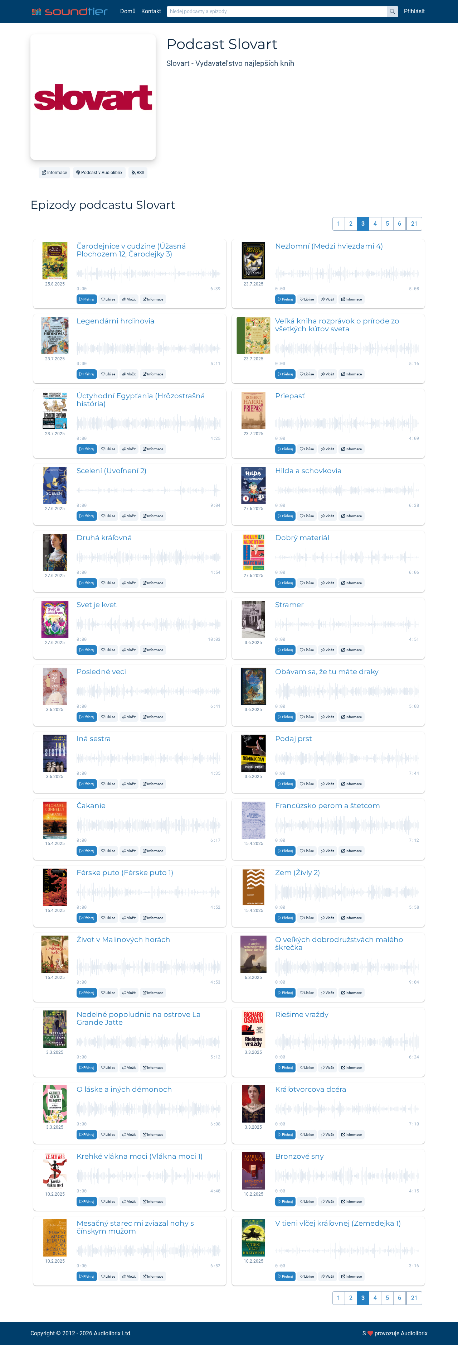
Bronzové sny (299, 1156)
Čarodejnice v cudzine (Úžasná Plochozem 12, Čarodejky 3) (131, 250)
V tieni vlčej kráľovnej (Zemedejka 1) (338, 1223)
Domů (128, 11)
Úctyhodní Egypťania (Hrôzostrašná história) (141, 400)
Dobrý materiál (302, 537)
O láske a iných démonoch (124, 1089)
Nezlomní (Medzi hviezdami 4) (329, 246)
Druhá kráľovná (104, 537)
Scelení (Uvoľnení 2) (112, 470)
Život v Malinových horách (123, 939)
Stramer (289, 604)
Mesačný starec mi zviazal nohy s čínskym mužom (135, 1227)
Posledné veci (101, 671)
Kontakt (151, 11)
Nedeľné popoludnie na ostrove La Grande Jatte (139, 1018)
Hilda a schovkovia (308, 470)
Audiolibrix (414, 1333)
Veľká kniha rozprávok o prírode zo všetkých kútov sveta (337, 325)
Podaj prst (293, 738)
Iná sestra (94, 738)
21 (414, 223)
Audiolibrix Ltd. (113, 1333)
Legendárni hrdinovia (116, 321)
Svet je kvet (97, 604)
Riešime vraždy (301, 1014)
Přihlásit (414, 11)
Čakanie (91, 805)
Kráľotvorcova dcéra (310, 1089)
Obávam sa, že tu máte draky (327, 671)
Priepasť (290, 396)
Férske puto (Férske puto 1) (125, 872)
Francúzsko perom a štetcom (327, 805)
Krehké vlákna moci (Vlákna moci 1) (140, 1156)
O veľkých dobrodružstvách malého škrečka (339, 943)
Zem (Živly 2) (297, 872)
